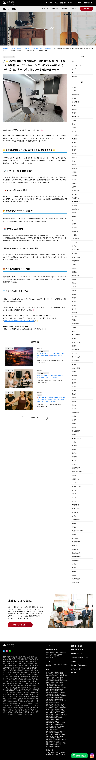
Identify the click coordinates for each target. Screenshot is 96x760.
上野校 (74, 187)
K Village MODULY (60, 754)
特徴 (51, 3)
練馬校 (74, 301)
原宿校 (74, 216)
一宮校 (74, 460)
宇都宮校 (74, 109)
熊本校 (74, 575)
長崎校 (74, 571)
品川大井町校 (76, 202)
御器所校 (74, 457)
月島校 (74, 179)
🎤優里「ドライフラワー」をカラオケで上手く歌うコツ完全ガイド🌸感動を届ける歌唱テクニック (50, 356)
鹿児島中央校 (76, 579)
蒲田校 (74, 213)
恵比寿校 (74, 220)
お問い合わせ (88, 3)
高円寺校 (74, 268)
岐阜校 (74, 409)
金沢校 (74, 398)
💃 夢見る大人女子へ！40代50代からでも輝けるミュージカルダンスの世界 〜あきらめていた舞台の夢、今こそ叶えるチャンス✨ (51, 400)
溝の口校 (74, 331)
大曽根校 (74, 446)
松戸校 (74, 142)
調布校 (74, 305)
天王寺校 (74, 483)
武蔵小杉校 (75, 324)
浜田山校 (74, 272)
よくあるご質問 (55, 656)
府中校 (74, 309)
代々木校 (74, 227)
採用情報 (73, 661)
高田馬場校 (75, 276)
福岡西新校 (75, 560)
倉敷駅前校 (75, 538)
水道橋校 (74, 172)
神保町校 (74, 168)
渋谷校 (74, 224)
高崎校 (74, 113)
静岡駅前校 (75, 412)
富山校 (74, 394)
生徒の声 (64, 9)
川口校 (74, 120)
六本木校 (74, 183)
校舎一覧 (63, 3)
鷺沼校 (74, 346)
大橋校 (74, 564)
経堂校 (74, 246)
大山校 (74, 294)
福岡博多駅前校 (76, 557)
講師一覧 (55, 9)
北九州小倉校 (76, 553)
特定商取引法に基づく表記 (79, 665)
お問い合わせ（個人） (77, 646)
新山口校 (74, 545)
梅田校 (74, 475)
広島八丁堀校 (76, 542)
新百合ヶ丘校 (76, 342)
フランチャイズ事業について (79, 657)
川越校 (74, 128)
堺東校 (74, 501)
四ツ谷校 (74, 253)
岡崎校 (74, 423)
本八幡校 (74, 146)
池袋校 (74, 287)
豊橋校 (74, 420)
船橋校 (74, 150)
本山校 (74, 449)
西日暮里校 (75, 191)
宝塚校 (74, 516)
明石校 (74, 527)
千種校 (74, 442)
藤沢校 (74, 383)
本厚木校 (74, 375)
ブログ (74, 9)
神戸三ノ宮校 (76, 509)
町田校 (74, 320)
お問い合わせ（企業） (77, 650)
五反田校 (74, 205)
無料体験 (86, 9)
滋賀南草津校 (76, 468)
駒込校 (74, 283)
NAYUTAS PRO (50, 657)
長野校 (74, 401)
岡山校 (74, 534)
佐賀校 (74, 568)
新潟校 (74, 390)
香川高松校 (75, 549)
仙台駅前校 (75, 102)
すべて (74, 61)
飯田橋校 (74, 176)
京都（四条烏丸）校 (78, 472)
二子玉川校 (75, 250)
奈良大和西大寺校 (77, 531)
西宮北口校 (75, 512)
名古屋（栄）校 (76, 438)
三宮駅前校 (75, 505)
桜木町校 (74, 353)
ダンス (74, 69)
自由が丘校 (75, 231)
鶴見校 (74, 364)
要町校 (74, 290)
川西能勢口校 (76, 520)
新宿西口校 (75, 261)
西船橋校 (74, 154)
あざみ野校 (75, 361)
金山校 (74, 435)
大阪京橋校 (75, 479)
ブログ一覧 (34, 418)
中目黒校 (74, 235)
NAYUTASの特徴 (50, 652)
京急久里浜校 (76, 368)
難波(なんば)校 (76, 486)
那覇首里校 (75, 582)
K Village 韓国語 (50, 753)
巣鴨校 (74, 279)
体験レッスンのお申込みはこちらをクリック (19, 321)
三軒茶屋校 (75, 239)
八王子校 (74, 316)
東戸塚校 (74, 379)
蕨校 (73, 124)
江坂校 (74, 494)
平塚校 (74, 386)
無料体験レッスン (76, 654)
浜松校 (74, 416)
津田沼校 (74, 157)
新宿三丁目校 (76, 257)
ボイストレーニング (78, 65)
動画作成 (74, 76)
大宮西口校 (75, 117)
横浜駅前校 (75, 349)
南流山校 (74, 139)
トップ (45, 3)
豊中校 (74, 490)
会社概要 (73, 673)
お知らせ (48, 654)
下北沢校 (74, 242)
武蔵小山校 (75, 209)
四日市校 (74, 464)
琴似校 (74, 98)
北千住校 (74, 194)
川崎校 (74, 327)
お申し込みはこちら (20, 625)
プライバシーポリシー (77, 669)
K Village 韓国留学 (60, 753)
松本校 (74, 405)
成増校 (74, 298)
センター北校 (9, 8)
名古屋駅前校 (76, 431)
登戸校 (74, 338)
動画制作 (48, 665)
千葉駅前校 (75, 135)
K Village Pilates (50, 754)
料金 (56, 3)
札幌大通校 (75, 94)
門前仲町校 (75, 198)
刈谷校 (74, 427)
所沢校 (74, 131)
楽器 (73, 72)
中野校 (74, 264)
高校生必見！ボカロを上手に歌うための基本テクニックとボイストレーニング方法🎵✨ (50, 377)
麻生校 (74, 91)
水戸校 (74, 105)
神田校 (74, 165)
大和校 (74, 372)
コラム (70, 3)
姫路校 (74, 523)
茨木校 (74, 497)
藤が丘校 (74, 453)
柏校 (73, 161)
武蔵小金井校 (76, 312)
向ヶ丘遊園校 (76, 335)
